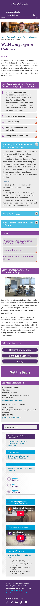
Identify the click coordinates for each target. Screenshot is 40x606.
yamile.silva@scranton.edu (12, 417)
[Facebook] (7, 602)
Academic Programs (14, 37)
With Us (15, 479)
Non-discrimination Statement (16, 593)
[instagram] (12, 602)
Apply (20, 361)
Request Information (20, 349)
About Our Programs (30, 37)
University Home (33, 15)
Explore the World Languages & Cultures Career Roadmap (18, 457)
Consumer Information (14, 590)
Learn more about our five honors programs (19, 556)
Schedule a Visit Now (20, 355)
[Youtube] (26, 602)
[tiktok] (21, 602)
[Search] (37, 18)
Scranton (16, 491)
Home (3, 37)
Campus (16, 485)
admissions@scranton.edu (12, 400)
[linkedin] (16, 602)
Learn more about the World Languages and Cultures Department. (17, 443)
